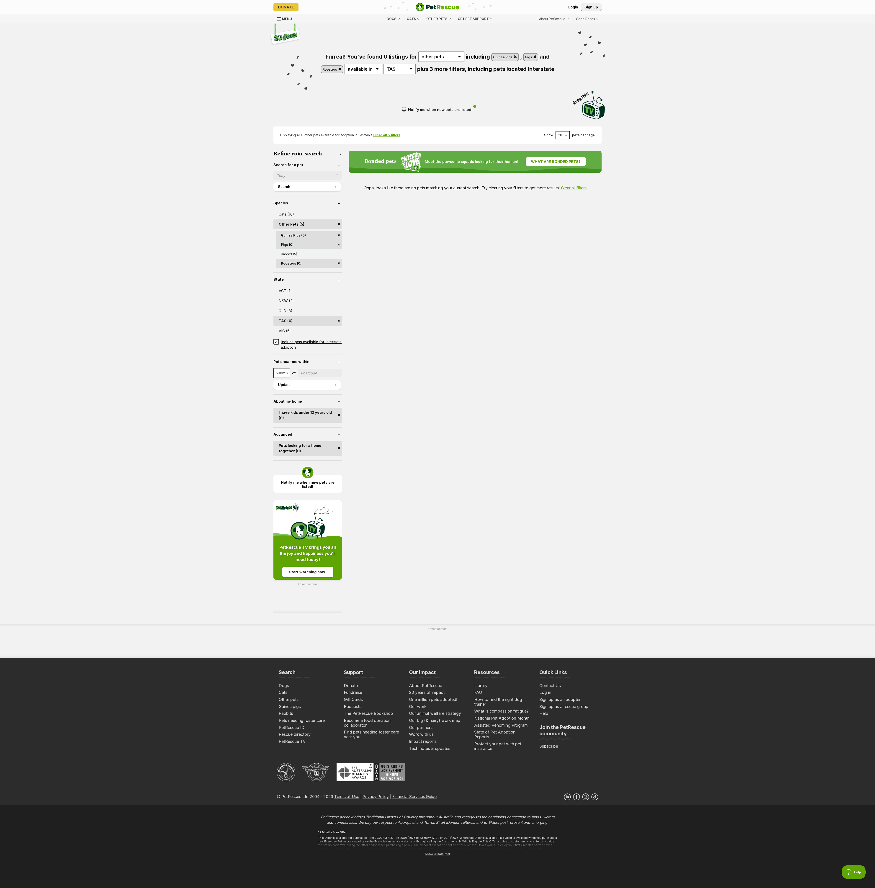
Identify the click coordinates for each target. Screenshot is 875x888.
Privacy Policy (376, 796)
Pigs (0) (287, 245)
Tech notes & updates (429, 748)
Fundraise (353, 692)
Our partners (420, 727)
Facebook (576, 796)
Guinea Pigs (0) (293, 235)
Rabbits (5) (289, 254)
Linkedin (567, 796)
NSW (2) (286, 301)
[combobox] (281, 373)
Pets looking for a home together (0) (300, 448)
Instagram (585, 796)
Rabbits (286, 713)
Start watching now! (308, 572)
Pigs (529, 57)
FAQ (478, 692)
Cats (283, 692)
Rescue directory (295, 734)
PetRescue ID (291, 727)
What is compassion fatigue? (501, 711)
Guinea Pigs (503, 57)
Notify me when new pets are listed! (440, 109)
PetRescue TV (292, 741)
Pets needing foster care (302, 720)
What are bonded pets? (556, 161)
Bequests (352, 706)
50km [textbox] (280, 373)
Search (284, 187)
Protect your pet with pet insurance (497, 746)
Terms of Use (346, 796)
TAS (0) (286, 321)
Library (480, 685)
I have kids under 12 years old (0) (305, 415)
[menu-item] (587, 18)
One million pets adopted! (433, 699)
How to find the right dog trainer (498, 702)
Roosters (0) (291, 263)
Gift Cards (353, 699)
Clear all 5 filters (386, 135)
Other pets (289, 699)
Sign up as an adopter (560, 699)
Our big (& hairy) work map (434, 720)
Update (284, 385)
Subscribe (548, 746)
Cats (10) (286, 214)
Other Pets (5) (291, 224)
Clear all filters (574, 187)
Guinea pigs (290, 706)
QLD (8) (285, 311)
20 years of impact (427, 692)
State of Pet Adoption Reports (494, 734)
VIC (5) (285, 331)
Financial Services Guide (414, 796)
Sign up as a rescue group (563, 706)
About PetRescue (425, 685)
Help (543, 713)
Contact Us (550, 685)
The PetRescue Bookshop (368, 713)
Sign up (591, 7)
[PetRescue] (437, 7)
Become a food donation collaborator (367, 723)
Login (573, 7)
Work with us (421, 734)
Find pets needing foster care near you (371, 734)
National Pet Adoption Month (502, 718)
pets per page (583, 135)
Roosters (330, 69)
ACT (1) (285, 290)
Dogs (284, 685)
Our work (418, 706)
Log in (545, 692)
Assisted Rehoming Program (501, 725)
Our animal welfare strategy (435, 713)
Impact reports (423, 741)
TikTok (594, 796)
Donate (286, 7)
